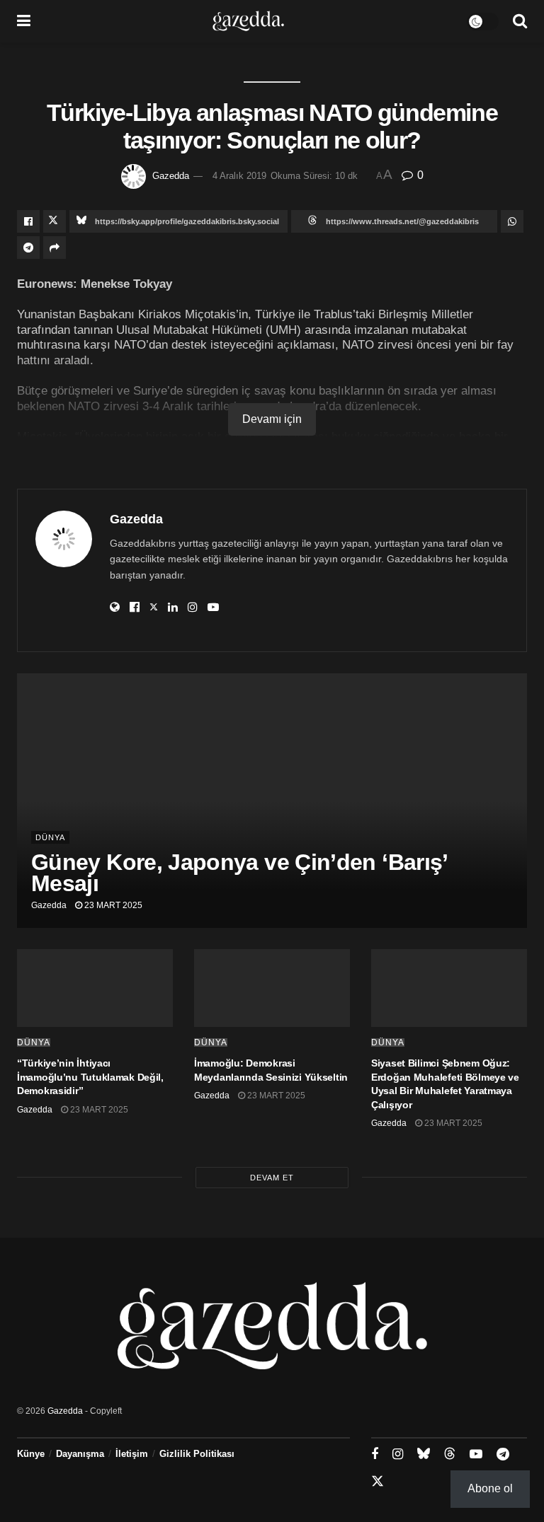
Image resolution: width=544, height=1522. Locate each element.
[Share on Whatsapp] (512, 221)
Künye (31, 1453)
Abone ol (490, 1488)
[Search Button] (520, 21)
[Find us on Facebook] (374, 1454)
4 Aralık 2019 (239, 175)
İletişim (131, 1453)
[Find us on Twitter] (377, 1481)
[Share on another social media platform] (54, 247)
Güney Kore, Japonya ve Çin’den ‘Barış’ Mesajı (239, 872)
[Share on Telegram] (28, 247)
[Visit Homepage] (248, 21)
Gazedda (170, 175)
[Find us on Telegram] (503, 1454)
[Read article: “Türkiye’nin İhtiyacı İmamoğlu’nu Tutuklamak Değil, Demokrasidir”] (95, 988)
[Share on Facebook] (28, 221)
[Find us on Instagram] (397, 1454)
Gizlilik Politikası (196, 1453)
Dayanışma (80, 1453)
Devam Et (272, 1177)
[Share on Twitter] (54, 221)
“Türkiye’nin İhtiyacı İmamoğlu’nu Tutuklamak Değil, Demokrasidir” (90, 1076)
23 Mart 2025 (112, 905)
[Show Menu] (23, 21)
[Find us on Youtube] (476, 1454)
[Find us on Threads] (449, 1454)
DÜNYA (50, 837)
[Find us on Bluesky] (423, 1454)
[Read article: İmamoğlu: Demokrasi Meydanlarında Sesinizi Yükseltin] (272, 988)
